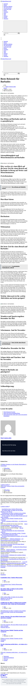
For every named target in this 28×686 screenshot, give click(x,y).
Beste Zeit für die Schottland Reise (12, 413)
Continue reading (5, 484)
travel (2, 613)
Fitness (5, 5)
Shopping (6, 18)
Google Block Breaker (16, 526)
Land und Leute (7, 9)
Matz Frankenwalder (11, 86)
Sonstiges (6, 12)
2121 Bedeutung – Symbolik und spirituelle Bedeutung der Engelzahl (14, 566)
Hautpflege (3, 574)
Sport (5, 13)
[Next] (3, 573)
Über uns (6, 659)
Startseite (6, 3)
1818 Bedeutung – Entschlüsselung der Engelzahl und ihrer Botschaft (14, 559)
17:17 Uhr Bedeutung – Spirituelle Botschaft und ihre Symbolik (14, 562)
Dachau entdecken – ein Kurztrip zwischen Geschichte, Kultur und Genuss (14, 550)
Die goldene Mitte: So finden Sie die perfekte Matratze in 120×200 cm (12, 511)
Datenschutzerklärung (9, 657)
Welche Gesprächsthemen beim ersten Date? (14, 524)
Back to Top (4, 677)
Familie (2, 641)
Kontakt (5, 660)
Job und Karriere (7, 7)
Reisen (5, 10)
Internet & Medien (8, 6)
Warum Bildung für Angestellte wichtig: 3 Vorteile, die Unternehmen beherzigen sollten (13, 534)
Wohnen (6, 16)
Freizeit (5, 17)
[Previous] (1, 573)
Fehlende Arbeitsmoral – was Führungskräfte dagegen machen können (12, 539)
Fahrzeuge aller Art (5, 599)
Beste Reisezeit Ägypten (9, 412)
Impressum (6, 656)
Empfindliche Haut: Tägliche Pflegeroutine (12, 509)
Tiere (5, 14)
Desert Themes (4, 674)
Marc (8, 468)
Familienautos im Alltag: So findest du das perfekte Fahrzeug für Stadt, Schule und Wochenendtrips (13, 513)
